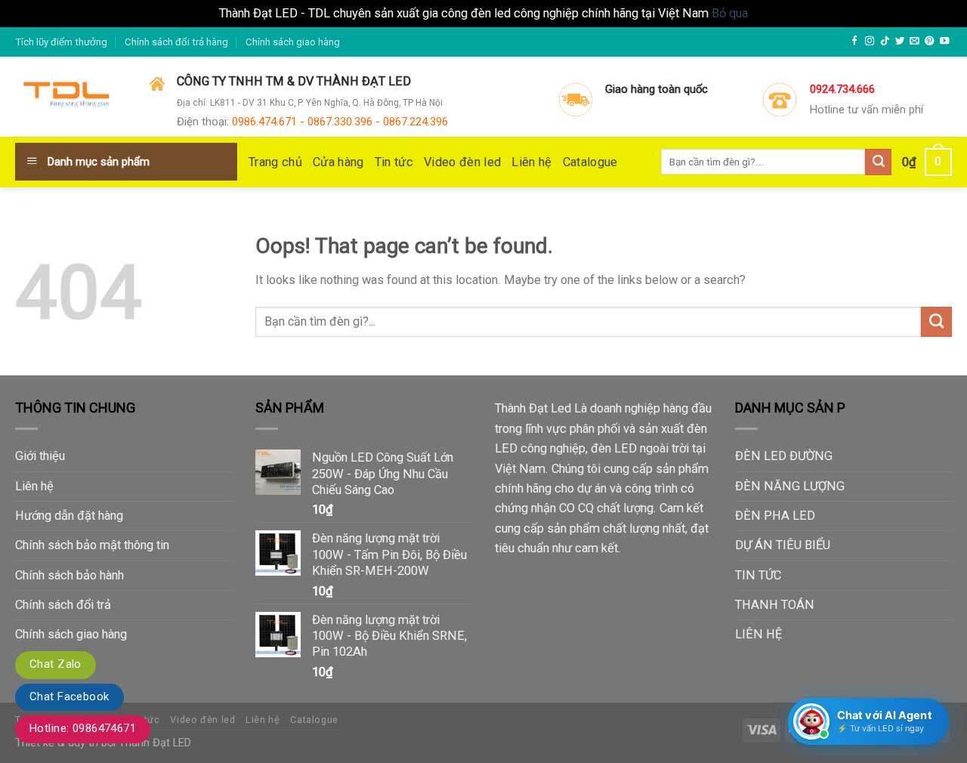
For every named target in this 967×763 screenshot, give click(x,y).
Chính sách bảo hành (69, 575)
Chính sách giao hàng (293, 42)
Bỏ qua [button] (730, 13)
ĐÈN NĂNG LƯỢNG (790, 486)
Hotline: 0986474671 (82, 728)
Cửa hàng (338, 162)
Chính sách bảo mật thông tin (92, 545)
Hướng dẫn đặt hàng (69, 515)
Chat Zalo (55, 664)
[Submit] (936, 322)
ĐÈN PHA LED (775, 515)
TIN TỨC (758, 575)
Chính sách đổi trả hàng (176, 42)
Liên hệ (531, 162)
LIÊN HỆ (758, 634)
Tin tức (394, 162)
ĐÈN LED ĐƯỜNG (784, 456)
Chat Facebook (69, 696)
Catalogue (590, 162)
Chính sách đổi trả (63, 605)
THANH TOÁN (774, 605)
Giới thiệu (40, 456)
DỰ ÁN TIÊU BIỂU (782, 545)
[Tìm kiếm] (878, 162)
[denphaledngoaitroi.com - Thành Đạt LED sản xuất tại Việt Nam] (71, 97)
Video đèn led (462, 162)
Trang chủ (275, 162)
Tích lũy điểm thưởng (61, 42)
